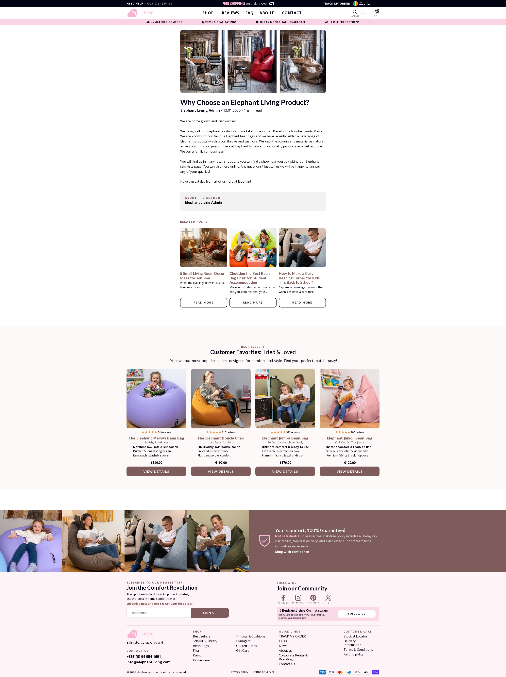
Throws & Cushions (250, 636)
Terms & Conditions (358, 650)
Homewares (202, 660)
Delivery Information (353, 643)
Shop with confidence (292, 552)
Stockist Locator (355, 636)
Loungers (243, 641)
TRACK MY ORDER (336, 3)
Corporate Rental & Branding (293, 657)
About (267, 13)
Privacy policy (239, 672)
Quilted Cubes (246, 646)
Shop (208, 13)
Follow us (356, 613)
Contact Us (287, 664)
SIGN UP (210, 612)
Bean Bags (201, 646)
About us (285, 650)
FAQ (249, 13)
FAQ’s (283, 641)
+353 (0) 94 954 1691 (160, 3)
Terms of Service (264, 672)
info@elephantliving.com (148, 662)
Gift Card (242, 650)
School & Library (205, 641)
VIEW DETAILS (156, 471)
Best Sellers (201, 636)
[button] (150, 432)
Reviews (230, 13)
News (283, 646)
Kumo (197, 655)
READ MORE (203, 302)
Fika (196, 650)
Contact (292, 13)
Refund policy (353, 654)
